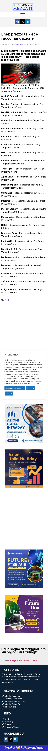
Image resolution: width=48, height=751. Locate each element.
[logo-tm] (22, 7)
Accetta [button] (30, 388)
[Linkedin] (27, 21)
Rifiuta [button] (9, 393)
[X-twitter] (22, 21)
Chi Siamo (11, 669)
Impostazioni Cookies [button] (14, 388)
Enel (6, 300)
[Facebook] (17, 21)
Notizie (19, 44)
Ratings (25, 44)
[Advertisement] (24, 332)
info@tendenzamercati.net (24, 660)
